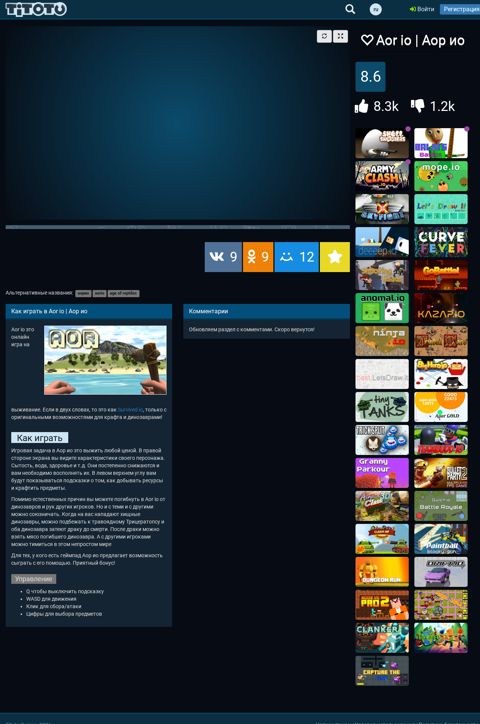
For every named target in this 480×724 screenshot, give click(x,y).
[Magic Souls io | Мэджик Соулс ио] (441, 605)
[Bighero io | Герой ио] (441, 374)
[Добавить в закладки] (335, 257)
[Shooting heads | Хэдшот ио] (382, 275)
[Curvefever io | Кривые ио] (441, 242)
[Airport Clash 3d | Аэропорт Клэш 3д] (382, 506)
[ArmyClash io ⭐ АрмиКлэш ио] (382, 176)
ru (376, 9)
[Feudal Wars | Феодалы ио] (441, 341)
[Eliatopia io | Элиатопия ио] (441, 638)
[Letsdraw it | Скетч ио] (441, 209)
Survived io (130, 410)
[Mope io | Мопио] (441, 176)
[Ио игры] (36, 9)
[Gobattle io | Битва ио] (441, 275)
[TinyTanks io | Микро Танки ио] (382, 407)
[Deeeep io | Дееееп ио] (382, 242)
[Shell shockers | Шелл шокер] (382, 143)
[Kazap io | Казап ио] (441, 308)
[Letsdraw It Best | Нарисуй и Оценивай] (382, 374)
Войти (425, 9)
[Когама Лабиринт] (382, 572)
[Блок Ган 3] (441, 539)
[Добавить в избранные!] (367, 42)
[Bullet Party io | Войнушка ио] (441, 473)
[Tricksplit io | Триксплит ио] (382, 440)
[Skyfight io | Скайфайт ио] (382, 209)
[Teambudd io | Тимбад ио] (441, 440)
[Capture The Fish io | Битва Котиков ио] (382, 671)
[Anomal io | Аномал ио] (382, 308)
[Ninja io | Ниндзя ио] (382, 341)
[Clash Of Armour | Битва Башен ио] (382, 539)
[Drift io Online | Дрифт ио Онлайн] (441, 572)
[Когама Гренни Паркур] (382, 473)
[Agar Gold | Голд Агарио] (441, 407)
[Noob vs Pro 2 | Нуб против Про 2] (382, 605)
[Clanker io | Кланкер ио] (382, 638)
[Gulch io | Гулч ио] (441, 506)
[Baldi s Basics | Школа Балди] (441, 143)
